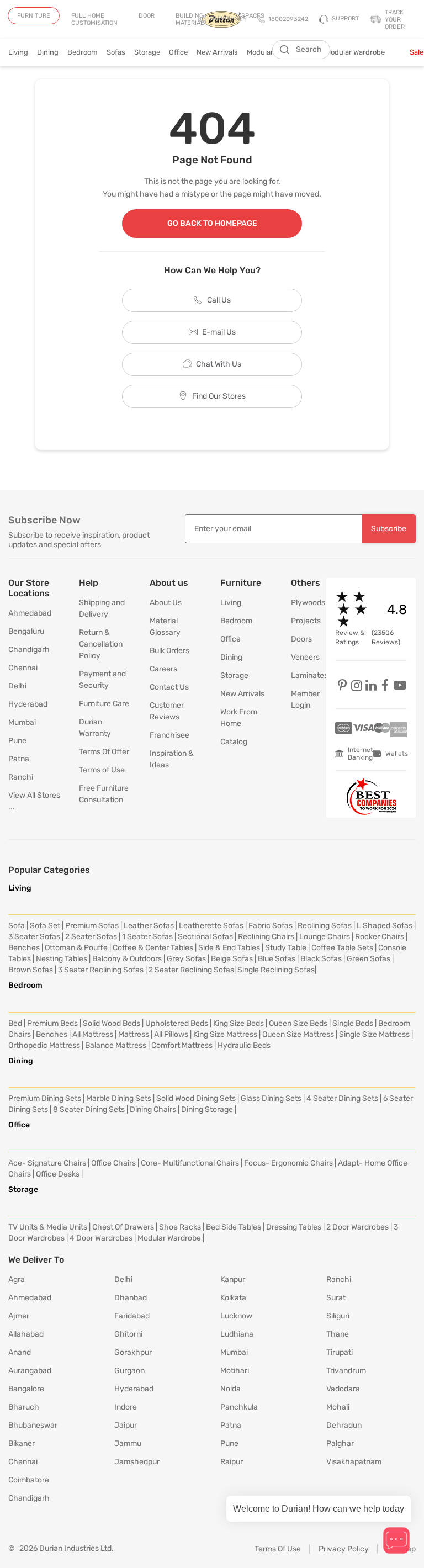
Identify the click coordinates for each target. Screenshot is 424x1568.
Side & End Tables (229, 947)
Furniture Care (104, 703)
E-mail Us (219, 332)
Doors (300, 639)
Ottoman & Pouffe (76, 947)
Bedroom (82, 52)
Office (178, 52)
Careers (163, 669)
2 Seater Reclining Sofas (191, 969)
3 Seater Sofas (34, 936)
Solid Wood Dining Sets (196, 1098)
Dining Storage (207, 1109)
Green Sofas (368, 958)
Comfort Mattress (182, 1045)
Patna (18, 759)
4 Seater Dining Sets (342, 1098)
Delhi (17, 686)
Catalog (233, 741)
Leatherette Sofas (211, 925)
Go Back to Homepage (212, 223)
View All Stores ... (34, 801)
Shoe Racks (180, 1227)
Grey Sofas (186, 958)
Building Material (190, 19)
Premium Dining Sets (44, 1098)
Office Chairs (113, 1163)
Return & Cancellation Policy (101, 644)
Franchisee (169, 735)
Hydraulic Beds (244, 1045)
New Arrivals (217, 52)
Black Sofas (321, 958)
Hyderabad (27, 704)
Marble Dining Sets (118, 1098)
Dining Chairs (153, 1109)
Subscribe (388, 528)
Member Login (300, 699)
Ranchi (20, 777)
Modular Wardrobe (363, 52)
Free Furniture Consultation (104, 793)
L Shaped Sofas (384, 925)
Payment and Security (102, 679)
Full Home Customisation (94, 19)
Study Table (285, 947)
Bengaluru (26, 631)
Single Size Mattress (374, 1034)
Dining (48, 52)
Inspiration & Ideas (172, 759)
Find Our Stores (219, 396)
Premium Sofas (92, 925)
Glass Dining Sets (271, 1098)
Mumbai (22, 722)
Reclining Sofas (325, 925)
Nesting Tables (61, 958)
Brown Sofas (30, 969)
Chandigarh (29, 649)
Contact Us (169, 687)
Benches (24, 947)
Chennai (23, 667)
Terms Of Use (278, 1549)
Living (18, 52)
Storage (147, 52)
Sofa (16, 925)
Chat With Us (218, 364)
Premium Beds (52, 1023)
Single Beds (352, 1023)
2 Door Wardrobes (357, 1227)
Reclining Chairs (266, 936)
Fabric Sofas (270, 925)
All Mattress (92, 1034)
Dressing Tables (293, 1227)
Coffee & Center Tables (153, 947)
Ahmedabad (29, 613)
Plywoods (300, 602)
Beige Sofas (232, 958)
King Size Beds (238, 1023)
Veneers (300, 657)
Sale (416, 52)
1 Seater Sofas (147, 936)
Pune (17, 740)
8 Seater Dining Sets (89, 1109)
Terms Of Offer (104, 751)
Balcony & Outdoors (127, 958)
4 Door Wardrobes (101, 1238)
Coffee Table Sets (342, 947)
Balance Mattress (115, 1045)
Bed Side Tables (233, 1227)
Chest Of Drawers (123, 1227)
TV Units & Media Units (47, 1227)
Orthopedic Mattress (44, 1045)
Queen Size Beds (298, 1023)
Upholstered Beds (176, 1023)
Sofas (116, 52)
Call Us (219, 300)
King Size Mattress (225, 1034)
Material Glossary (165, 626)
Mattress (133, 1034)
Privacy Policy (344, 1549)
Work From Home (238, 717)
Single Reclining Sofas (276, 969)
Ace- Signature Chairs (47, 1163)
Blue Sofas (276, 958)
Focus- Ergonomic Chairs (288, 1163)
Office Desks (58, 1174)
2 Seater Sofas (91, 936)
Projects (300, 621)
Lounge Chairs (324, 936)
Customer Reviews (167, 711)
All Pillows (171, 1034)
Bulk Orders (169, 650)
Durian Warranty (95, 727)
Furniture (33, 15)
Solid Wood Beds (111, 1023)
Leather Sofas (149, 925)
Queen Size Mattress (298, 1034)
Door (147, 15)
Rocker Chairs (379, 936)
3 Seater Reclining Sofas (101, 969)
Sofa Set (45, 925)
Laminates (300, 675)
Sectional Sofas (205, 936)
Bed (15, 1023)
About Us (166, 602)
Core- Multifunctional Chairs (190, 1163)
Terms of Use (102, 770)
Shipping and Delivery (102, 608)
